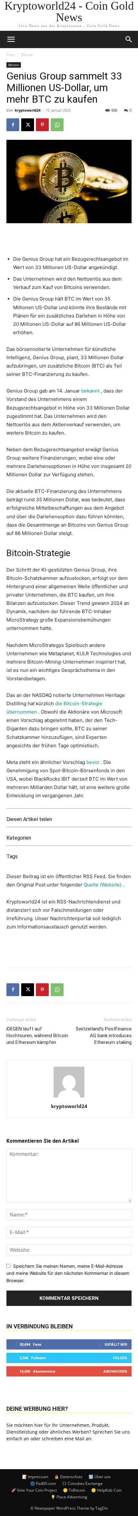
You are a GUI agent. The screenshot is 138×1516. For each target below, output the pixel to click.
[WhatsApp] (57, 124)
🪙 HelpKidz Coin (106, 1490)
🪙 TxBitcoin (74, 1490)
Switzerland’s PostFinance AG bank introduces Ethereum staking (104, 1035)
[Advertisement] (69, 947)
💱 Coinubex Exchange (82, 1483)
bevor (92, 762)
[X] (27, 124)
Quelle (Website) (103, 885)
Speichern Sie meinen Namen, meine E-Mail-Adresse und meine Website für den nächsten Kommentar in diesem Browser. (67, 1273)
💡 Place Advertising (69, 1497)
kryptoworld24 (27, 110)
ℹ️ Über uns (100, 1476)
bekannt (90, 391)
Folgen (120, 1357)
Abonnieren (115, 1371)
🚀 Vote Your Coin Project (34, 1490)
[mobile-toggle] (11, 39)
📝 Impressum (35, 1476)
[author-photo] (69, 1097)
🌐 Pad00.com (43, 1483)
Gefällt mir (116, 1344)
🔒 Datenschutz (68, 1476)
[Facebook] (12, 124)
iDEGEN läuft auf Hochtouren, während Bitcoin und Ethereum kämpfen (37, 1035)
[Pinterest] (42, 124)
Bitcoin (27, 54)
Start (10, 54)
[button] (129, 39)
